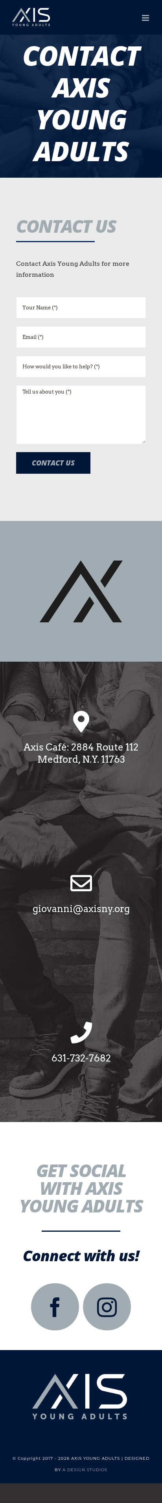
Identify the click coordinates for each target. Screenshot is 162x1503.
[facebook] (55, 1306)
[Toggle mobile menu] (146, 18)
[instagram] (107, 1306)
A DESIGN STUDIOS (85, 1469)
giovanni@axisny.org (81, 908)
